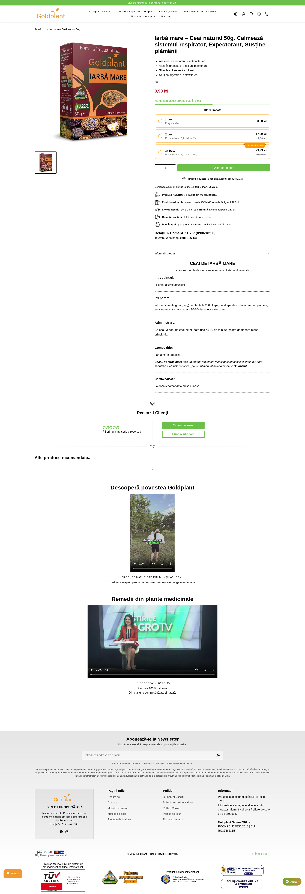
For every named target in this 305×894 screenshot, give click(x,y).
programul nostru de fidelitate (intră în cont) (207, 224)
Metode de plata (117, 813)
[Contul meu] (243, 14)
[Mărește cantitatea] (172, 167)
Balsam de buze (193, 11)
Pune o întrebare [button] (183, 434)
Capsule (211, 11)
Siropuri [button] (148, 11)
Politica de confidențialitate (179, 763)
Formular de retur (173, 819)
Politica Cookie (171, 808)
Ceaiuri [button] (106, 11)
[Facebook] (61, 831)
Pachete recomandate (144, 16)
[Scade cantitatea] (158, 167)
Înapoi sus (261, 853)
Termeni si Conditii (173, 796)
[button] (236, 14)
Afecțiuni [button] (165, 16)
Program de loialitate (119, 819)
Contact (112, 802)
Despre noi (114, 796)
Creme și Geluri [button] (168, 11)
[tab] (45, 163)
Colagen (94, 11)
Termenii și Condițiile (154, 763)
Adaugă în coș (223, 167)
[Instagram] (67, 831)
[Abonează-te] (218, 755)
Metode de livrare (118, 808)
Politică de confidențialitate (178, 802)
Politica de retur (172, 813)
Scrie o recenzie (183, 425)
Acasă (38, 29)
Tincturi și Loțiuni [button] (127, 11)
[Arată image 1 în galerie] (46, 163)
